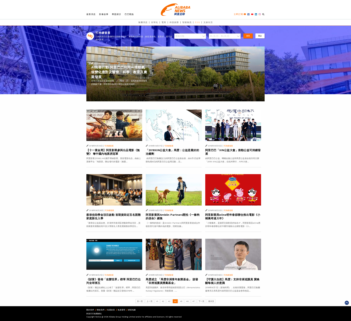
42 (163, 301)
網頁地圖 (132, 310)
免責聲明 (121, 310)
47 (194, 301)
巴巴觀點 (129, 14)
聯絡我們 (100, 310)
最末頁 (211, 301)
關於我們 (90, 310)
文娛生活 (208, 22)
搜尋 (248, 36)
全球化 (154, 22)
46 (187, 301)
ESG (197, 22)
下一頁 (201, 301)
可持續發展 (113, 63)
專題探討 (116, 14)
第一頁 (140, 301)
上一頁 (149, 301)
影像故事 (103, 14)
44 (175, 301)
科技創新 (174, 22)
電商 (164, 22)
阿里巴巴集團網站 (94, 314)
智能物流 (187, 22)
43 (169, 301)
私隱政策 (111, 310)
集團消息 (143, 22)
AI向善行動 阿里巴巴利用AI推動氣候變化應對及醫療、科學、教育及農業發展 (119, 72)
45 (181, 301)
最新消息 (91, 14)
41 (157, 301)
